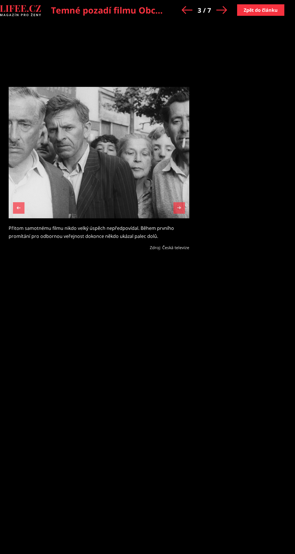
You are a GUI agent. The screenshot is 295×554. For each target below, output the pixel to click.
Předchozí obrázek (18, 209)
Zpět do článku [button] (261, 10)
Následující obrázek (179, 207)
